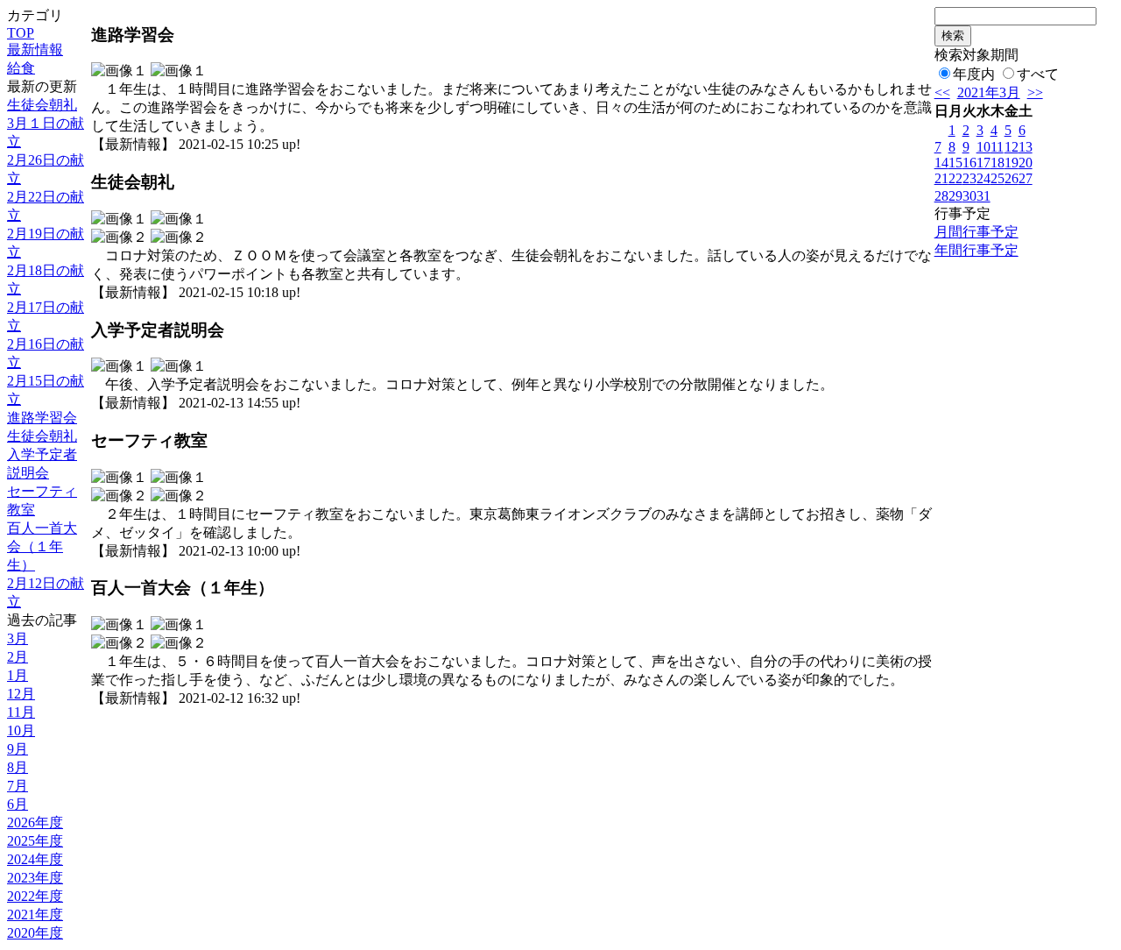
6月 (17, 804)
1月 (17, 675)
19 (1012, 162)
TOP (20, 32)
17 (983, 162)
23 (969, 178)
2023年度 (35, 877)
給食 (21, 67)
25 (998, 178)
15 (955, 162)
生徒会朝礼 (42, 104)
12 (1012, 146)
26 (1012, 178)
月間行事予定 (976, 231)
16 (969, 162)
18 (998, 162)
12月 (21, 693)
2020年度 (35, 932)
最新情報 (35, 49)
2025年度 (35, 840)
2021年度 (35, 914)
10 (983, 146)
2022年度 (35, 896)
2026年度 (35, 822)
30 (969, 195)
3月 (17, 638)
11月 (21, 712)
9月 (17, 748)
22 (955, 178)
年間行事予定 (976, 250)
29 (955, 195)
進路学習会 (42, 417)
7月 (17, 785)
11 (997, 146)
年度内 (974, 74)
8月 (17, 767)
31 (983, 195)
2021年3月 (988, 92)
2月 (17, 656)
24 (983, 178)
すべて (1038, 74)
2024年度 (35, 859)
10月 (21, 730)
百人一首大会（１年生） (42, 546)
